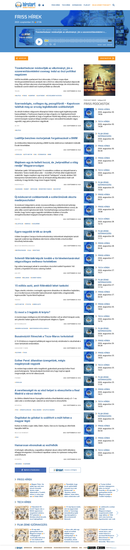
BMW (49, 154)
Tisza (25, 352)
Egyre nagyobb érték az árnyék (33, 231)
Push (85, 547)
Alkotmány (41, 95)
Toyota (28, 304)
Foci (17, 410)
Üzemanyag (42, 154)
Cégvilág (19, 154)
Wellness (26, 277)
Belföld (18, 95)
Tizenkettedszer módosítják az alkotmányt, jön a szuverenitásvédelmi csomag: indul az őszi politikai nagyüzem (45, 71)
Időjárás (19, 464)
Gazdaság (19, 189)
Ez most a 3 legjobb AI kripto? (32, 312)
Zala (29, 250)
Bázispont (57, 189)
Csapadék (27, 464)
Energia (27, 223)
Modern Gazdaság (22, 328)
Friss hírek (55, 5)
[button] (12, 490)
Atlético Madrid (49, 410)
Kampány (32, 95)
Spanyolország (25, 410)
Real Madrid (37, 410)
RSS (80, 547)
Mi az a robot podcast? (101, 5)
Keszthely (36, 250)
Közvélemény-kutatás (54, 95)
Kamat (26, 189)
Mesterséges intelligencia (39, 328)
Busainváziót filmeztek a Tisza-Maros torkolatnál (44, 336)
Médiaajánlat (38, 547)
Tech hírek (66, 5)
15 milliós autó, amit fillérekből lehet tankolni (42, 285)
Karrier (18, 277)
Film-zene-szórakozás (32, 524)
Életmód (18, 352)
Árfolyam (34, 189)
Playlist (87, 5)
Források (74, 547)
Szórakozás (77, 5)
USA (35, 154)
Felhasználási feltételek (61, 547)
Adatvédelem (48, 547)
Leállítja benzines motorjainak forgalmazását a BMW (46, 138)
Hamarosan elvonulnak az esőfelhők (36, 445)
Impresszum (28, 547)
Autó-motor (28, 154)
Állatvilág (19, 223)
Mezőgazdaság (21, 250)
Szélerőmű (36, 223)
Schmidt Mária (36, 277)
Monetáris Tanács (45, 189)
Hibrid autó (37, 304)
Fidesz (25, 95)
